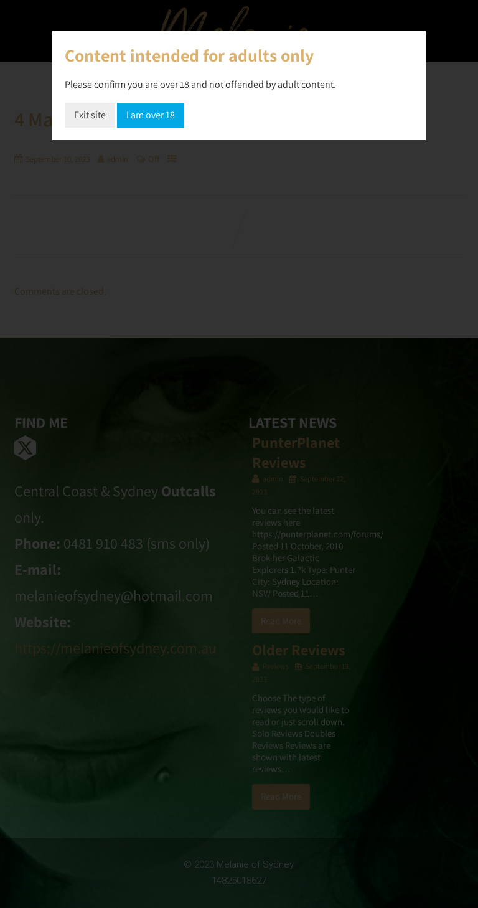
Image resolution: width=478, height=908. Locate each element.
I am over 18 (150, 114)
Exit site (90, 114)
